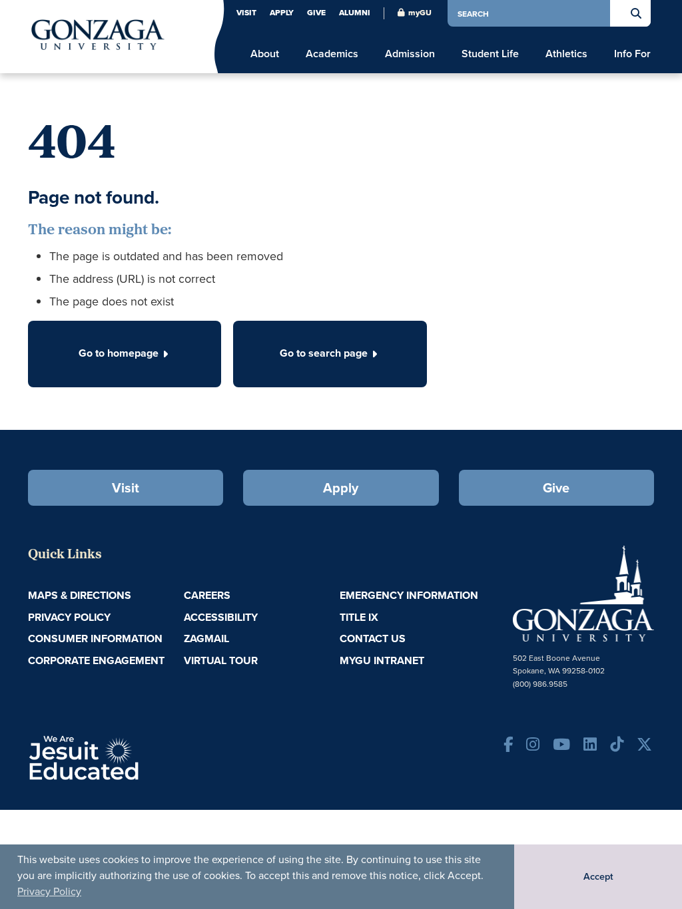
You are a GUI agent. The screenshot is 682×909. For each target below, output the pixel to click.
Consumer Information (95, 638)
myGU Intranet (382, 660)
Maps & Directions (79, 595)
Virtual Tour (221, 660)
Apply (282, 13)
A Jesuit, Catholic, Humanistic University (130, 756)
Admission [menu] (410, 54)
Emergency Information (409, 595)
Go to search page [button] (324, 353)
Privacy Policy (49, 891)
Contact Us (373, 638)
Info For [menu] (632, 54)
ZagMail (206, 638)
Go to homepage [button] (119, 353)
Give (316, 13)
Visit (246, 13)
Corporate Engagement (96, 660)
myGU (420, 13)
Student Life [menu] (490, 54)
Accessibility (221, 617)
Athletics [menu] (566, 54)
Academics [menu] (332, 54)
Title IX (359, 617)
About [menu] (264, 54)
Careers (207, 595)
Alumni (354, 13)
